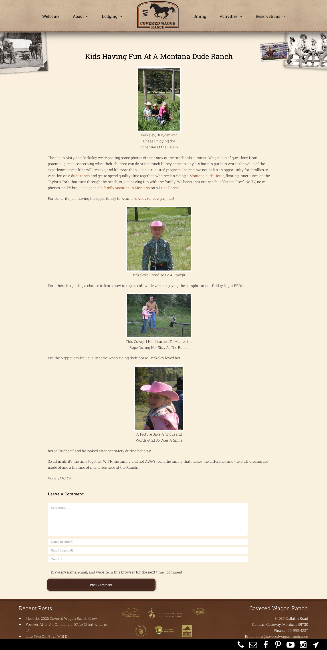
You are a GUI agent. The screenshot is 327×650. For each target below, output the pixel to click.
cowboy (140, 198)
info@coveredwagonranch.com (282, 636)
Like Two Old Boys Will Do (47, 636)
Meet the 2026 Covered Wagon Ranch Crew (61, 618)
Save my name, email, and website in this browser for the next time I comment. (117, 572)
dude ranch (81, 175)
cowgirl (159, 198)
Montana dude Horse (207, 175)
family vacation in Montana (127, 187)
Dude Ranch (169, 187)
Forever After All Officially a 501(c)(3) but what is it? (66, 627)
